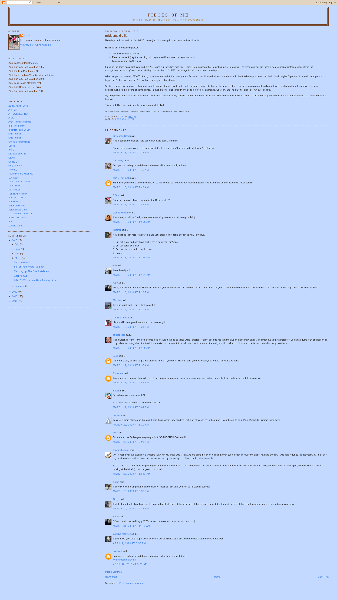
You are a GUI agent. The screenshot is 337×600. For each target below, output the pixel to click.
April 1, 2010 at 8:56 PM (129, 543)
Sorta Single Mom (17, 209)
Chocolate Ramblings (19, 141)
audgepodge (119, 335)
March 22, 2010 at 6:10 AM (131, 424)
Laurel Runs (14, 185)
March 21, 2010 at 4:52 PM (131, 382)
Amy (115, 283)
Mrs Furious (14, 189)
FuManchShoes (121, 450)
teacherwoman (120, 212)
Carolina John (120, 317)
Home (217, 576)
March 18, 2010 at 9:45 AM (131, 204)
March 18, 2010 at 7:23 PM (131, 292)
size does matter (125, 119)
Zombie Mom (15, 225)
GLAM (11, 157)
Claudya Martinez (122, 534)
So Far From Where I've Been (29, 266)
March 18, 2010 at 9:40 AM (131, 170)
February (20, 286)
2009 (15, 292)
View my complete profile (35, 45)
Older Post (323, 576)
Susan (116, 390)
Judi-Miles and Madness (20, 173)
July (17, 244)
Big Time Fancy (16, 125)
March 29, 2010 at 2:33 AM (131, 508)
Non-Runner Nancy (18, 193)
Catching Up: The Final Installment (31, 271)
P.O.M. (116, 195)
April (17, 253)
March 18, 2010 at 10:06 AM (131, 222)
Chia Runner (14, 133)
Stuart (116, 482)
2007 (15, 301)
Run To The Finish (17, 197)
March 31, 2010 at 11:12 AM (131, 526)
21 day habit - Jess (18, 105)
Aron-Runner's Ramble (19, 121)
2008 (15, 296)
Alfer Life (13, 109)
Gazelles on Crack (17, 153)
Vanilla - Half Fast (17, 217)
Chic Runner (14, 137)
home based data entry (124, 559)
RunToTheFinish (121, 178)
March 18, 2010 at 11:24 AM (131, 257)
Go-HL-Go (13, 161)
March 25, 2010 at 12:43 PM (131, 474)
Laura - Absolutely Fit (19, 181)
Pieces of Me (168, 15)
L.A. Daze (13, 177)
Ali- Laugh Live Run (18, 114)
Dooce (11, 145)
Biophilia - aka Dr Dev (19, 129)
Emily (11, 149)
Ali (114, 265)
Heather (117, 230)
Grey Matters (15, 165)
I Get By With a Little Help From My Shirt (35, 280)
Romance (118, 373)
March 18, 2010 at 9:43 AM (131, 187)
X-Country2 (118, 160)
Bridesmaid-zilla (22, 262)
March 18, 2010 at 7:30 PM (131, 309)
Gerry (116, 499)
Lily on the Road (121, 136)
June (18, 249)
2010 (15, 240)
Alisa (11, 117)
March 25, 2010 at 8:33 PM (131, 491)
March (18, 258)
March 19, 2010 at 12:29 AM (131, 348)
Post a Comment (113, 572)
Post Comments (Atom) (131, 583)
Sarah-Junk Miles (17, 205)
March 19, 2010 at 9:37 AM (131, 365)
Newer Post (111, 576)
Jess (116, 356)
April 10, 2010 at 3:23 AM (130, 564)
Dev (115, 432)
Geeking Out (20, 276)
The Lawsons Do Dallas (20, 213)
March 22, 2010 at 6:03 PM (131, 442)
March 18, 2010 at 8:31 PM (131, 327)
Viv (10, 221)
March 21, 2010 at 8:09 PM (131, 407)
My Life (117, 300)
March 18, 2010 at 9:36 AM (131, 152)
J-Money (12, 169)
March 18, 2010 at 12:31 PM (131, 275)
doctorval (117, 415)
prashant (117, 551)
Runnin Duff (14, 201)
